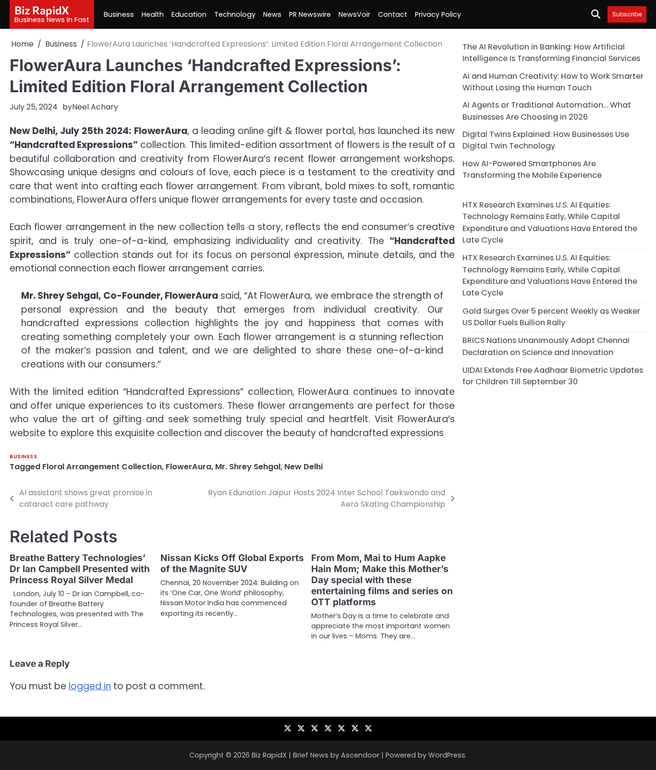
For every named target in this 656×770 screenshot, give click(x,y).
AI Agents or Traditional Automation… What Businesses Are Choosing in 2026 (546, 110)
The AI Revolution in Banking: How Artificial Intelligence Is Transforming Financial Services (551, 52)
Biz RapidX (41, 10)
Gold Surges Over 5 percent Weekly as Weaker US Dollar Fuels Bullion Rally (551, 316)
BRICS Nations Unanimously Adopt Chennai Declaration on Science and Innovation (546, 346)
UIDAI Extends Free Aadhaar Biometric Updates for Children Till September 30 (552, 376)
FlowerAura (188, 466)
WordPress (446, 755)
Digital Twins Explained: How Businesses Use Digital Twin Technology (545, 140)
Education (189, 14)
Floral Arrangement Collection (102, 466)
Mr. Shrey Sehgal (247, 466)
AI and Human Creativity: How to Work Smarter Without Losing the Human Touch (553, 81)
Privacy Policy (438, 14)
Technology (234, 14)
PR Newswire (310, 14)
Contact (392, 14)
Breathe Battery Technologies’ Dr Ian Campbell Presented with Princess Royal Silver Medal (80, 569)
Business (119, 14)
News (272, 14)
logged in (90, 686)
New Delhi (303, 466)
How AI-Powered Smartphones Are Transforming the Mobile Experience (532, 169)
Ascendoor (360, 755)
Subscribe (627, 14)
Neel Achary (95, 106)
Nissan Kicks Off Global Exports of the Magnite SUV (232, 563)
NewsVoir (354, 14)
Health (153, 14)
